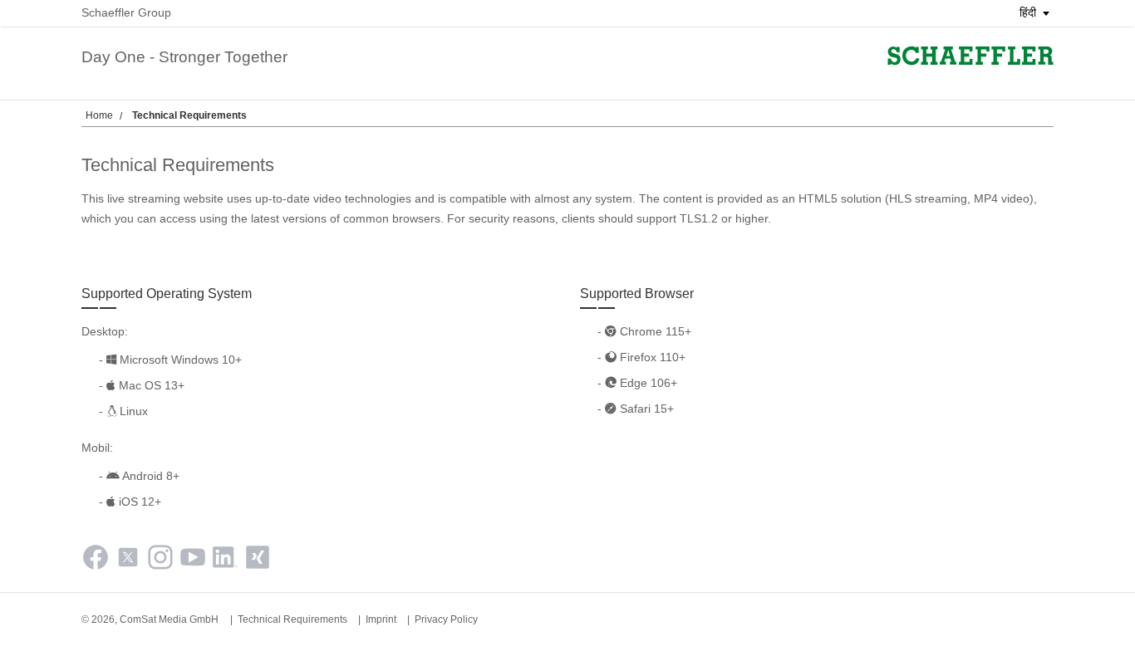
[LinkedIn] (225, 560)
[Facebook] (95, 560)
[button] (1029, 12)
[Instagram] (160, 560)
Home (99, 115)
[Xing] (257, 560)
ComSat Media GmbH (169, 619)
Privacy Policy (446, 619)
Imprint (381, 619)
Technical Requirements (292, 619)
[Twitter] (127, 560)
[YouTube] (192, 560)
